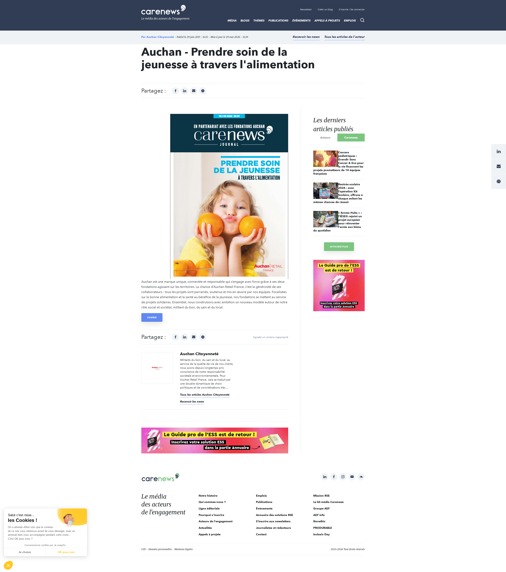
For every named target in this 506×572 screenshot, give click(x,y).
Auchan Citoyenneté (160, 36)
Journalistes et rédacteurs (273, 527)
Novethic (319, 521)
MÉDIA (232, 20)
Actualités (205, 527)
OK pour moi (66, 552)
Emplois (350, 20)
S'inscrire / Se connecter (352, 9)
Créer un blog (325, 9)
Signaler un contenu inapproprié (270, 337)
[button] (8, 565)
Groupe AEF (321, 508)
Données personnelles (160, 549)
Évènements (301, 20)
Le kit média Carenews (328, 502)
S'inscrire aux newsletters (273, 521)
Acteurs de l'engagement (215, 521)
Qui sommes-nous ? (212, 502)
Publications (278, 20)
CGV (143, 549)
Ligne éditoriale (209, 508)
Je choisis (25, 552)
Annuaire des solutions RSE (274, 515)
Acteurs (325, 137)
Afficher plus (339, 246)
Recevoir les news (306, 37)
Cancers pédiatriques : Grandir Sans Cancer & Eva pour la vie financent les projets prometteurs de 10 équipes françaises (338, 163)
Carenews (351, 137)
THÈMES (258, 20)
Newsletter (306, 9)
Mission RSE (321, 495)
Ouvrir (152, 317)
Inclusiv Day (321, 534)
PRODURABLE (322, 527)
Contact (261, 534)
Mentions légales (183, 549)
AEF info (319, 515)
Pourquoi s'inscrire (211, 515)
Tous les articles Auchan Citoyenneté (204, 394)
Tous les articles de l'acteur (344, 37)
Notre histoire (208, 495)
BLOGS (245, 20)
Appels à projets (327, 20)
